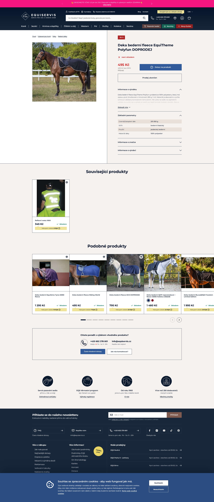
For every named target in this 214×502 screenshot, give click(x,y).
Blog (139, 12)
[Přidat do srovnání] (67, 182)
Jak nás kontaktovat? (119, 352)
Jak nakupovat (41, 449)
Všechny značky (166, 397)
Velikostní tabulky (42, 468)
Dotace (74, 471)
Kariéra (74, 463)
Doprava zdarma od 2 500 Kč (105, 12)
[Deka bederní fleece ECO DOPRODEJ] (125, 272)
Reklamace (40, 464)
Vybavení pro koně (44, 36)
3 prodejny (87, 12)
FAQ (39, 431)
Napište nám (81, 431)
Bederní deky (62, 36)
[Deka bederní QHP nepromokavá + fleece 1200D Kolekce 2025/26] (162, 272)
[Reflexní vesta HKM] (50, 198)
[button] (151, 3)
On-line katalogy (78, 460)
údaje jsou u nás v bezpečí (120, 419)
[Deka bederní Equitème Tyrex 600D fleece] (50, 272)
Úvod (34, 36)
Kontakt (145, 12)
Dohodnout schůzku (47, 397)
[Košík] (189, 18)
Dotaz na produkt (163, 67)
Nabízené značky (42, 472)
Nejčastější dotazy (43, 453)
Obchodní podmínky (80, 449)
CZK (189, 12)
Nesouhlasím (158, 489)
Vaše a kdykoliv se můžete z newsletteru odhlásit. (133, 419)
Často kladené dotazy (93, 351)
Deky (54, 36)
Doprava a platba (42, 457)
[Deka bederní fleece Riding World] (88, 272)
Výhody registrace (87, 397)
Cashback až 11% (73, 12)
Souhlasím (158, 483)
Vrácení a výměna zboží (45, 461)
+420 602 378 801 (120, 431)
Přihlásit (174, 415)
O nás (126, 397)
